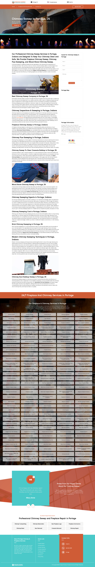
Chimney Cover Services (65, 341)
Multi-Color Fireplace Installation (47, 391)
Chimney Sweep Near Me (47, 440)
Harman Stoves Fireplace (29, 405)
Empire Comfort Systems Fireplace (11, 419)
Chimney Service (47, 314)
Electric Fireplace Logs (29, 373)
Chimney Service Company (65, 431)
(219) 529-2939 (78, 6)
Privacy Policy (40, 556)
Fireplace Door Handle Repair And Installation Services (65, 364)
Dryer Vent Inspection (83, 427)
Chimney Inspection (66, 314)
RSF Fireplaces (11, 401)
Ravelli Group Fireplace (47, 418)
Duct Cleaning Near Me (29, 440)
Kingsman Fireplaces (65, 397)
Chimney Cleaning (29, 314)
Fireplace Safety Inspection (65, 435)
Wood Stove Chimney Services (11, 448)
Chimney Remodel (65, 454)
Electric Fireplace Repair (65, 353)
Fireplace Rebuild (11, 353)
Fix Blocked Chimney (11, 378)
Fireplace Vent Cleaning (65, 349)
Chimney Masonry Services (29, 349)
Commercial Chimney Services (47, 373)
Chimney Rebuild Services (29, 423)
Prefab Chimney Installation (47, 423)
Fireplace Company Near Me (11, 444)
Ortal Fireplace (66, 409)
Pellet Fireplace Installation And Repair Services (65, 392)
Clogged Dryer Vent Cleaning (11, 431)
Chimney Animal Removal (66, 418)
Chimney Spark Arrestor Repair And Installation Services (47, 327)
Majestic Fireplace (65, 401)
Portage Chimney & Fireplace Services (67, 564)
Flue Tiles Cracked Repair (47, 382)
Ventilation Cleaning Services (29, 454)
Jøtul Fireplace (11, 409)
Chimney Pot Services (65, 345)
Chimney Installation (83, 318)
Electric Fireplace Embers (65, 387)
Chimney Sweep (11, 314)
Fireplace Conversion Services (66, 448)
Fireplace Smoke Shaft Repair (29, 332)
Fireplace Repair (47, 322)
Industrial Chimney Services (83, 373)
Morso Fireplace (47, 414)
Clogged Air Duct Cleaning (29, 431)
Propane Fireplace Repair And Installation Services (11, 364)
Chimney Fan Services (83, 345)
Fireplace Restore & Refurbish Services (29, 459)
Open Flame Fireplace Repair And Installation (11, 454)
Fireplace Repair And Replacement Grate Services (29, 369)
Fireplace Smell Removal (11, 382)
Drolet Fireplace (11, 414)
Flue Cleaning (11, 318)
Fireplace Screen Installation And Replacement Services (83, 419)
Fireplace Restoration (11, 327)
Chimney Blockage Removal (29, 336)
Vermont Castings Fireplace (83, 401)
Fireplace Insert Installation (11, 423)
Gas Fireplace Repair (47, 353)
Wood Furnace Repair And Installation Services (47, 358)
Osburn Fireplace (47, 405)
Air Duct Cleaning (29, 427)
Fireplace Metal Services (11, 369)
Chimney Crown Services (11, 341)
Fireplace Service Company (47, 431)
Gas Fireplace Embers (83, 387)
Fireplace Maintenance (29, 444)
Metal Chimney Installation (11, 332)
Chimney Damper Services (29, 345)
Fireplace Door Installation (47, 363)
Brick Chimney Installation (83, 327)
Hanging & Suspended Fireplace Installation (83, 449)
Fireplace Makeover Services (47, 454)
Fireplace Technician (84, 440)
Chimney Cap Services (29, 341)
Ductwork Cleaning (65, 440)
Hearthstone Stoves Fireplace (84, 414)
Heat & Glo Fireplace (11, 405)
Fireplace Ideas (11, 440)
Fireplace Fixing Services (29, 448)
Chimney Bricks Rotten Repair (65, 378)
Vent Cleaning (11, 427)
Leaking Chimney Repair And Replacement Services (29, 378)
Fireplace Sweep (47, 349)
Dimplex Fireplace (65, 405)
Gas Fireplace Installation (11, 358)
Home (13, 6)
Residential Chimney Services (65, 373)
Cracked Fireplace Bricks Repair (47, 459)
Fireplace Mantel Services (83, 459)
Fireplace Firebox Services (47, 369)
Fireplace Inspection (47, 336)
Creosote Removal (29, 318)
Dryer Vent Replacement (47, 435)
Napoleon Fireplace (47, 401)
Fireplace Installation (65, 322)
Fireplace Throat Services (11, 373)
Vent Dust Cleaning (65, 427)
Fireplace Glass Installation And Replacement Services (29, 364)
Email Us (71, 2)
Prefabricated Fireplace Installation (84, 358)
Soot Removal (47, 318)
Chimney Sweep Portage (20, 34)
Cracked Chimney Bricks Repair (83, 378)
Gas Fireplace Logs (84, 369)
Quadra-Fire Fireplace (83, 405)
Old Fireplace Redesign (65, 382)
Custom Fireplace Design (29, 387)
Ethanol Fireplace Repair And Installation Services (65, 358)
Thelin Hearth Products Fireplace (29, 418)
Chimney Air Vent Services (11, 391)
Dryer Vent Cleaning (84, 423)
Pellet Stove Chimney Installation (47, 387)
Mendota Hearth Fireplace (47, 409)
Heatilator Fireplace (29, 401)
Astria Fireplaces (83, 397)
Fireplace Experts (83, 431)
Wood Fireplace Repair (29, 353)
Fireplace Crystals (29, 391)
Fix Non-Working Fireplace (29, 327)
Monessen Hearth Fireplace (29, 414)
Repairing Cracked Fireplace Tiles (47, 378)
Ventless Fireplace (47, 448)
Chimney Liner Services (11, 345)
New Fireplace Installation (83, 322)
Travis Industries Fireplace (65, 414)
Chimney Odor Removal (29, 382)
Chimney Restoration (11, 336)
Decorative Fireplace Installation (83, 435)
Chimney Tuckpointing (83, 332)
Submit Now (71, 82)
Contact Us (38, 6)
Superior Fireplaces (11, 397)
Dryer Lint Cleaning (47, 427)
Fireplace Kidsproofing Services (65, 423)
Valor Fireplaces (29, 397)
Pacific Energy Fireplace (29, 409)
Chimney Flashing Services (11, 349)
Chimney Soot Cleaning (11, 322)
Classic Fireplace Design (84, 382)
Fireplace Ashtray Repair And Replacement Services (84, 364)
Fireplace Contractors (83, 349)
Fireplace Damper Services (65, 369)
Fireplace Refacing (65, 332)
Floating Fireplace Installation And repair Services (65, 459)
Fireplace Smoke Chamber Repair (47, 332)
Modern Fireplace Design (11, 387)
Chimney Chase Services (47, 341)
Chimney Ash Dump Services (47, 345)
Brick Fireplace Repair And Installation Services (11, 459)
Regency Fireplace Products (83, 391)
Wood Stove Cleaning (83, 444)
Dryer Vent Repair (29, 435)
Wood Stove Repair (47, 444)
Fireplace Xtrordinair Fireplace (83, 409)
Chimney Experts (11, 435)
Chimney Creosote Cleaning (29, 322)
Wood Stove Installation (65, 444)
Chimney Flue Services (83, 341)
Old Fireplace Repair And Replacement (66, 337)
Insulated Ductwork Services (84, 454)
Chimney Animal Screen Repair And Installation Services (65, 327)
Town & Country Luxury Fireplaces (47, 397)
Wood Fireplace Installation (83, 353)
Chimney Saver (84, 336)
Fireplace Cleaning (83, 314)
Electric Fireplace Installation (29, 358)
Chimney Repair (65, 318)
